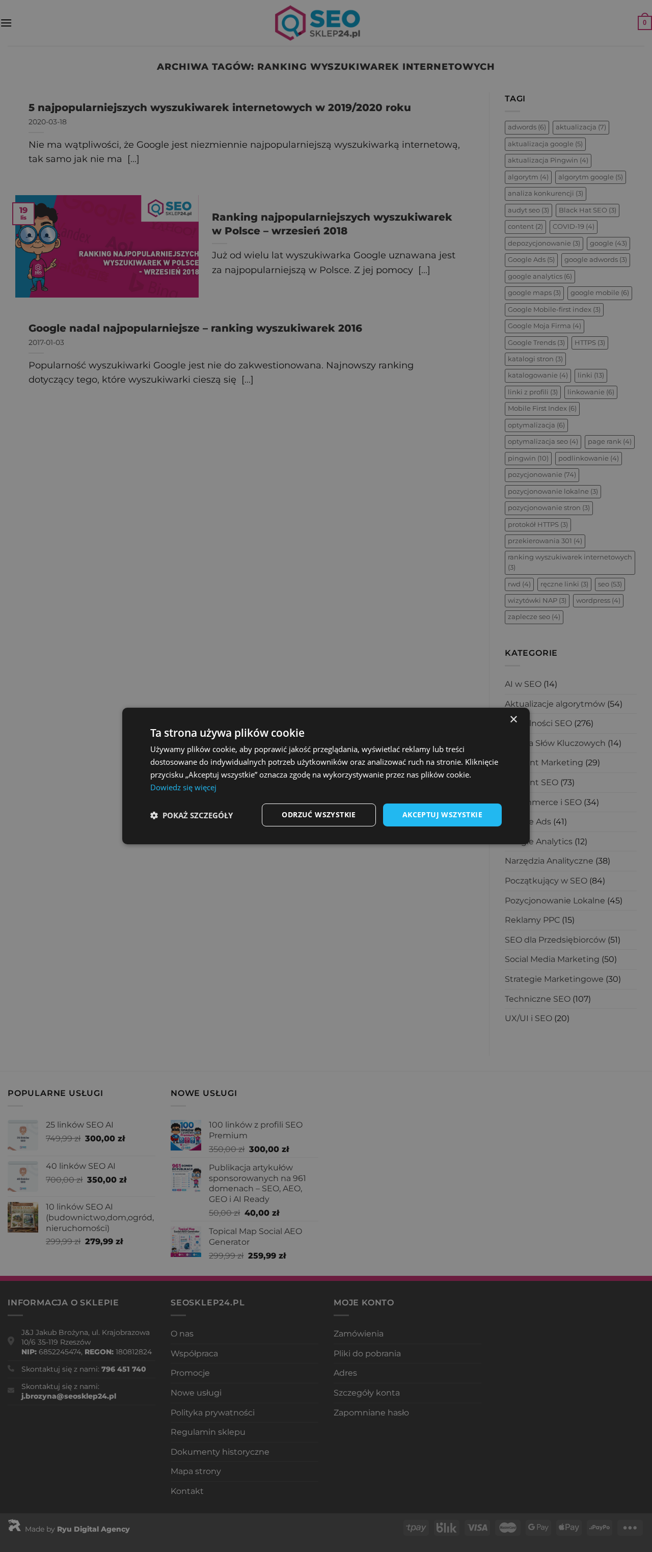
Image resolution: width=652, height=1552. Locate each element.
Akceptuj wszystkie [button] (442, 814)
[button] (191, 815)
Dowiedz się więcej (183, 787)
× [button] (513, 720)
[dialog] (326, 776)
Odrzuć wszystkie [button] (319, 814)
